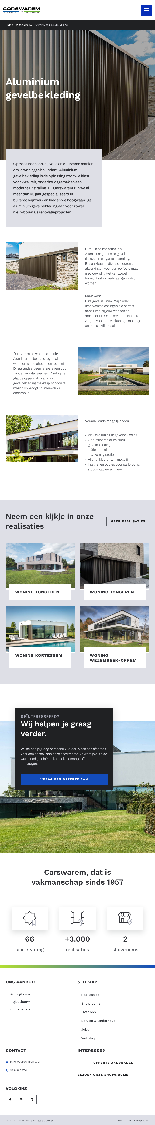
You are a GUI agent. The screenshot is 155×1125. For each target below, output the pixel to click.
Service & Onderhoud (98, 1021)
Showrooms (91, 1003)
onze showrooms (65, 754)
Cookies (48, 1120)
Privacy (37, 1120)
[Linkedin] (32, 1099)
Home (9, 24)
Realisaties (90, 995)
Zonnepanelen (21, 1009)
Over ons (88, 1012)
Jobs (85, 1029)
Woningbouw (24, 24)
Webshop (88, 1038)
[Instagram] (21, 1099)
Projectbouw (19, 1002)
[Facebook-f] (10, 1099)
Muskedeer (142, 1120)
